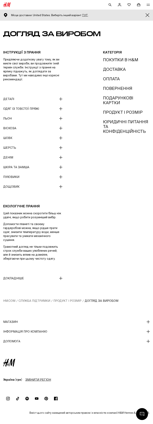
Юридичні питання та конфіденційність (125, 126)
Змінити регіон (38, 379)
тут (85, 15)
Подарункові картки (118, 100)
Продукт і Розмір (123, 112)
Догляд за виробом (101, 300)
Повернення (117, 88)
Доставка (114, 69)
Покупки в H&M (120, 59)
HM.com (9, 300)
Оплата (111, 79)
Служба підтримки (34, 300)
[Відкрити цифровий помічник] (142, 414)
